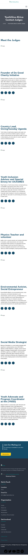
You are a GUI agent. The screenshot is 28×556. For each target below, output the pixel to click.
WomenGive (4, 512)
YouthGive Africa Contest (7, 515)
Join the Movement (6, 532)
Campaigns (4, 510)
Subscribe (3, 529)
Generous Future (10, 476)
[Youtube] (14, 551)
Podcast (3, 527)
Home (4, 23)
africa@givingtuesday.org (7, 495)
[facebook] (2, 92)
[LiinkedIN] (13, 92)
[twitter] (5, 92)
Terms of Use (4, 536)
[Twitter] (10, 551)
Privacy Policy (4, 540)
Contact (3, 525)
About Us (3, 507)
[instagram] (9, 92)
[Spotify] (22, 551)
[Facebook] (6, 551)
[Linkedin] (18, 551)
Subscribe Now (5, 454)
